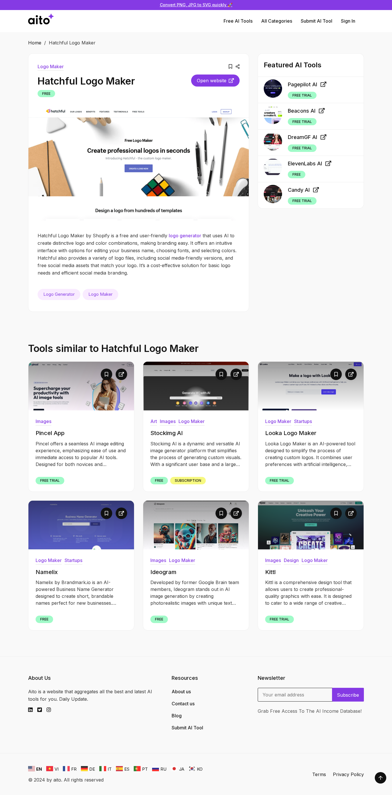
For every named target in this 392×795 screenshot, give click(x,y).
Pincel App (50, 433)
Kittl (270, 572)
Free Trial (302, 95)
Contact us (183, 703)
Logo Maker (51, 66)
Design (291, 560)
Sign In (348, 21)
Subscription (188, 480)
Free (46, 93)
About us (181, 691)
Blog (177, 715)
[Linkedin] (32, 710)
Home (34, 43)
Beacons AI (301, 111)
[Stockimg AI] (196, 386)
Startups (303, 421)
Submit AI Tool (316, 21)
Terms (319, 774)
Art (153, 421)
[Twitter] (41, 710)
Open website (211, 80)
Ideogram (163, 572)
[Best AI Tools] (41, 21)
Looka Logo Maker (291, 433)
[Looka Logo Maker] (311, 386)
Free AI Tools (238, 21)
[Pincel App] (81, 386)
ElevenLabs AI (305, 163)
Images (43, 421)
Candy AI (299, 190)
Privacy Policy (348, 774)
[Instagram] (51, 710)
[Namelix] (81, 525)
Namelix (47, 572)
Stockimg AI (166, 433)
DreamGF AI (302, 137)
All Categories (276, 21)
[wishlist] (230, 66)
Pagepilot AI (302, 84)
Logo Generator (59, 294)
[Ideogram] (196, 525)
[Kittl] (311, 525)
